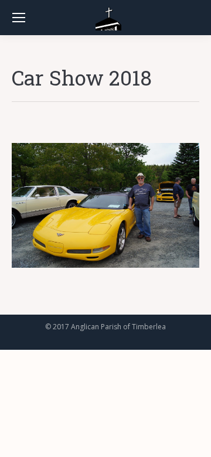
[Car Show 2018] (105, 205)
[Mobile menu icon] (19, 18)
